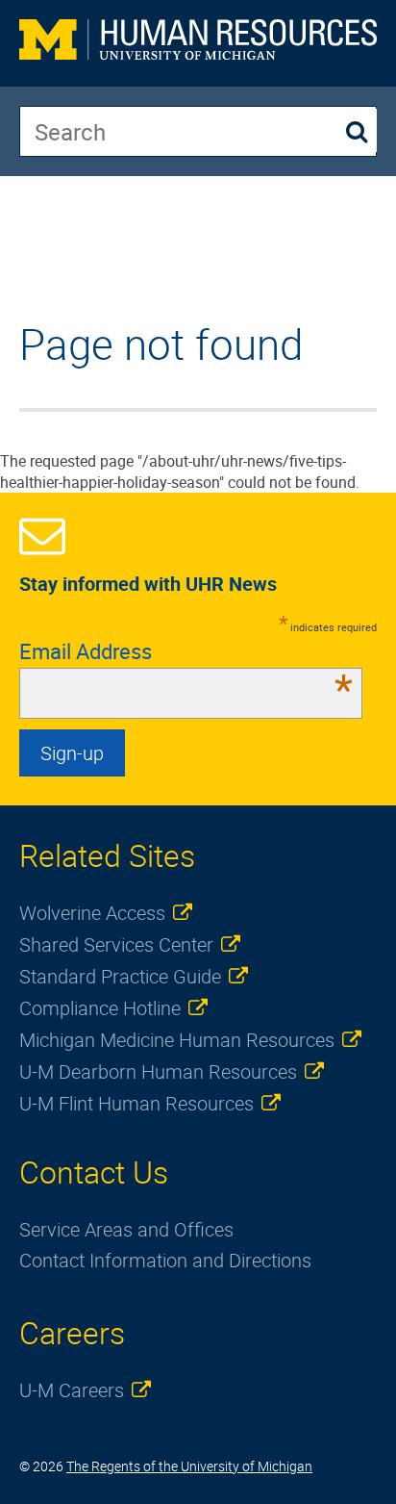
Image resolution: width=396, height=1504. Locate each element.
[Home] (198, 43)
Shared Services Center (116, 944)
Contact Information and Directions (165, 1260)
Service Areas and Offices (126, 1229)
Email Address (186, 651)
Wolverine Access (92, 913)
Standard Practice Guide (120, 976)
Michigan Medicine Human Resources (176, 1040)
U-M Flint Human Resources (136, 1103)
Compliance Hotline (100, 1008)
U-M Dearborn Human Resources (158, 1071)
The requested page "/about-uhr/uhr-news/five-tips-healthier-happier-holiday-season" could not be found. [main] (179, 406)
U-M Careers (71, 1390)
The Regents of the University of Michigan (189, 1466)
